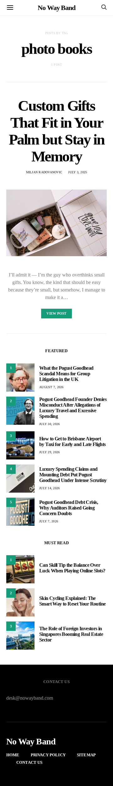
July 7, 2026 (48, 521)
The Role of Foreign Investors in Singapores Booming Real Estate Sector (71, 634)
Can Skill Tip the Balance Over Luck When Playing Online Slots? (72, 567)
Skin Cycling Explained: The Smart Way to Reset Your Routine (72, 601)
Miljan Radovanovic (44, 172)
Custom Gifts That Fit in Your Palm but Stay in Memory (57, 131)
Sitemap (86, 755)
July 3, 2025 (77, 172)
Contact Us (29, 762)
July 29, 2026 (49, 452)
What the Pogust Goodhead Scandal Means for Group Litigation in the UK (66, 373)
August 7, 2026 (51, 387)
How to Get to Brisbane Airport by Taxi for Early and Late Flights (72, 441)
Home (12, 755)
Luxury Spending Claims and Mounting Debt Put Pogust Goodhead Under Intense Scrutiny (72, 474)
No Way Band (56, 8)
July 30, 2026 (49, 424)
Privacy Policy (48, 755)
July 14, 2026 (49, 488)
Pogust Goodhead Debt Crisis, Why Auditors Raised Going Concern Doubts (68, 507)
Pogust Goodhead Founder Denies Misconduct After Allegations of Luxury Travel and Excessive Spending (72, 408)
